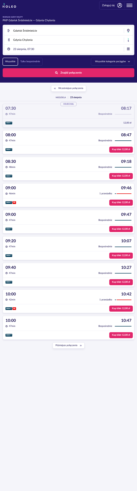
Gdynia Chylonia (45, 20)
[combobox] (68, 30)
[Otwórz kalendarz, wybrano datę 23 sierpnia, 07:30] (128, 49)
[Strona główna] (9, 5)
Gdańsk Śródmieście (20, 20)
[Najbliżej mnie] (128, 30)
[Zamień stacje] (128, 39)
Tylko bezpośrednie (30, 61)
